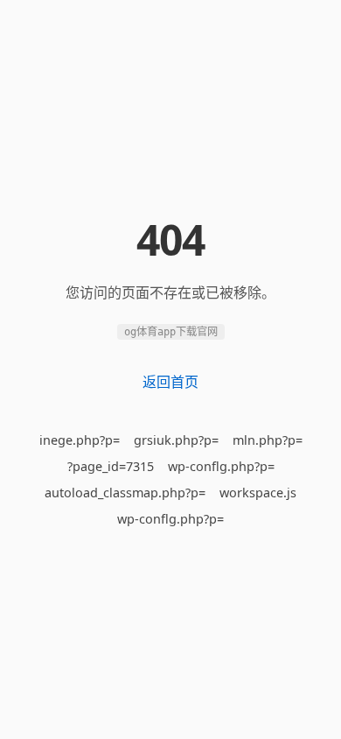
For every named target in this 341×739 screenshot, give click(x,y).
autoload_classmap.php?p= (125, 492)
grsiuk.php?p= (176, 440)
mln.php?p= (268, 440)
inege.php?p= (79, 440)
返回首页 (170, 381)
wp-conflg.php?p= (221, 466)
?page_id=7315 (110, 466)
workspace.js (257, 492)
